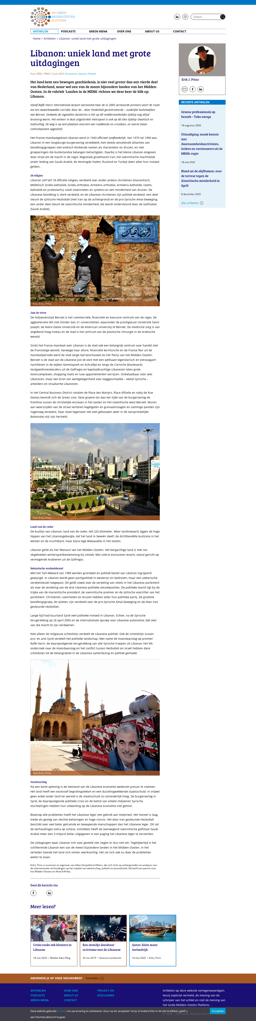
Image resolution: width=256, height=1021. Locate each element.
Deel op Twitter (41, 893)
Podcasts (68, 31)
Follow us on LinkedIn (177, 17)
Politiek (92, 73)
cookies (61, 1011)
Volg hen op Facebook (193, 89)
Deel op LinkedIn (49, 893)
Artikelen (40, 31)
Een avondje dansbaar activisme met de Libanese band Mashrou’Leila (102, 949)
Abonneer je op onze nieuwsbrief (64, 978)
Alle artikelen (190, 203)
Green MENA (98, 31)
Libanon (82, 73)
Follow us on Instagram (185, 17)
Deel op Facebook (33, 893)
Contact (179, 31)
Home (52, 16)
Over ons (124, 31)
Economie (71, 73)
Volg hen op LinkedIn (201, 89)
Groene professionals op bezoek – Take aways (198, 114)
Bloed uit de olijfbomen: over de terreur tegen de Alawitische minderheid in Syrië (201, 178)
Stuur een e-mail (185, 89)
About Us (152, 31)
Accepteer (218, 1011)
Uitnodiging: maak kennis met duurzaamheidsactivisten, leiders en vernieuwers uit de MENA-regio (202, 143)
